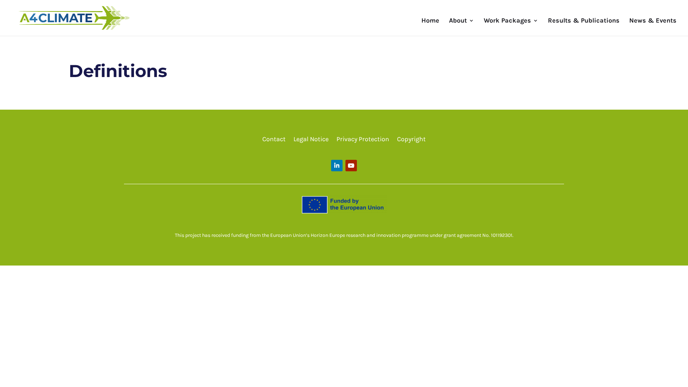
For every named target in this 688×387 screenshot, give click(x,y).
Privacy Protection (362, 140)
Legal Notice (311, 140)
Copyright (411, 140)
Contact (274, 140)
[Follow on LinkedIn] (337, 165)
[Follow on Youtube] (351, 165)
